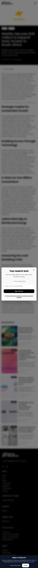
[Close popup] (33, 270)
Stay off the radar (15, 565)
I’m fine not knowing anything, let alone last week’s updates (19, 296)
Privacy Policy (31, 562)
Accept (26, 565)
